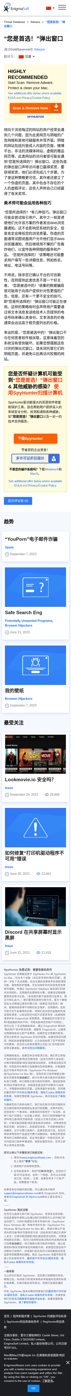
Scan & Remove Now (30, 108)
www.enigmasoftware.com (36, 1157)
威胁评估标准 (37, 1299)
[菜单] (62, 8)
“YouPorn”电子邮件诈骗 (31, 539)
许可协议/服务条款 (27, 1092)
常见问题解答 (37, 1048)
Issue (9, 788)
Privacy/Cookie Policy (36, 97)
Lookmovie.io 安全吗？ (30, 779)
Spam (9, 547)
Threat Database (14, 21)
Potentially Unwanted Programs (28, 620)
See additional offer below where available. (35, 93)
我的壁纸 (14, 690)
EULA (11, 97)
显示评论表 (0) (18, 500)
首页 (7, 1316)
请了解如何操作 (27, 1302)
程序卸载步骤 (21, 1316)
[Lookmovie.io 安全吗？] (35, 754)
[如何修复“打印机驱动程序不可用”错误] (35, 827)
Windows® (52, 469)
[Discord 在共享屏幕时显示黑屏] (35, 906)
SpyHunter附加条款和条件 (23, 1321)
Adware (35, 21)
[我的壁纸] (35, 665)
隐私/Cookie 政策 (50, 1092)
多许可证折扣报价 (30, 458)
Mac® (34, 473)
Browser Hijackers (18, 625)
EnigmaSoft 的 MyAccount (27, 1197)
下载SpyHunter (30, 439)
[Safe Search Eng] (35, 587)
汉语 (54, 8)
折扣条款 (29, 1262)
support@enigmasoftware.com (21, 1193)
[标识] (16, 8)
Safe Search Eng (23, 612)
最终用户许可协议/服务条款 (43, 1258)
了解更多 (47, 1380)
